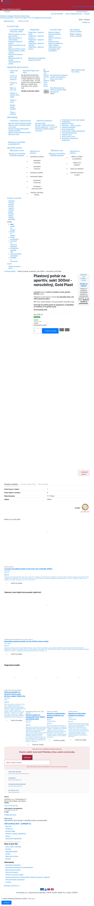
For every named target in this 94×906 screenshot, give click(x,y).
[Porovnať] (47, 564)
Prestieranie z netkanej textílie (20, 121)
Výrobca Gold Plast (28, 484)
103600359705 (51, 721)
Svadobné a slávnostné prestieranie (70, 139)
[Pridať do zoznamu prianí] (45, 564)
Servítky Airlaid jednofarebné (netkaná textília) (18, 130)
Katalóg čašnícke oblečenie (57, 154)
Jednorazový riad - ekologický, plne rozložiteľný (55, 49)
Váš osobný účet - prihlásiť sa (17, 824)
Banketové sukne (68, 124)
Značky (7, 854)
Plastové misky (53, 41)
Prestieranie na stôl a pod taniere (73, 120)
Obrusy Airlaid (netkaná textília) (19, 132)
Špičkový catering (27, 94)
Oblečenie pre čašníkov (74, 152)
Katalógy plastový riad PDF (36, 59)
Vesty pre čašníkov (77, 169)
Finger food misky (14, 71)
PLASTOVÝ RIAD (55, 30)
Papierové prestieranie (44, 121)
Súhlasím (6, 903)
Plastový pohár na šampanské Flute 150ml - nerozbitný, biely (36, 717)
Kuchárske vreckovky (37, 181)
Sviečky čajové (11, 215)
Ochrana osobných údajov (14, 875)
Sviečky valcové (11, 207)
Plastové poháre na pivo (16, 49)
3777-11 (28, 722)
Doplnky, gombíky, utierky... (37, 194)
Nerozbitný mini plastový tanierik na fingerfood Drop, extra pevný (59, 77)
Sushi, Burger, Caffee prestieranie (73, 131)
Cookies (8, 882)
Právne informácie (11, 872)
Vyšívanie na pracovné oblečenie (13, 243)
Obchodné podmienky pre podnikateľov (19, 867)
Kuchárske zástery (36, 173)
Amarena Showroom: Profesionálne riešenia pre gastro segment (27, 877)
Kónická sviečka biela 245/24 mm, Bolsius (77, 715)
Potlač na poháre (83, 285)
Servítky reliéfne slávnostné (44, 125)
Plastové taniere (54, 32)
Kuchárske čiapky (36, 176)
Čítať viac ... (32, 898)
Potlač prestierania (14, 238)
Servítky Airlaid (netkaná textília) (19, 123)
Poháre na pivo (13, 84)
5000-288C (7, 643)
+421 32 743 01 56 (10, 806)
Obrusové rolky (13, 134)
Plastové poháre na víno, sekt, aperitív (17, 35)
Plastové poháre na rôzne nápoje (15, 39)
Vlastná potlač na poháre (14, 63)
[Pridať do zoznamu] (61, 329)
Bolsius (49, 719)
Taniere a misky (13, 101)
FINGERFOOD (34, 30)
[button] (47, 222)
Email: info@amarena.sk (73, 14)
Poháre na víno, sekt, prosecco (13, 77)
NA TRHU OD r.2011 (13, 790)
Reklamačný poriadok (12, 870)
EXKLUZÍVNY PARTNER (14, 771)
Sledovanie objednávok (13, 838)
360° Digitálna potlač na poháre (76, 30)
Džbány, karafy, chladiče (13, 107)
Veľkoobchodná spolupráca (15, 255)
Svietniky (11, 201)
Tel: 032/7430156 (57, 14)
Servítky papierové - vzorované (46, 127)
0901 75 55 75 (28, 18)
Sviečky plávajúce (11, 218)
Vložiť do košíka (50, 331)
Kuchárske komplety (37, 162)
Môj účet (8, 826)
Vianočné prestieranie (69, 133)
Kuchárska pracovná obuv (37, 187)
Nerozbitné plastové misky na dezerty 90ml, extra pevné (58, 90)
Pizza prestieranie (68, 129)
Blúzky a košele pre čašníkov (77, 158)
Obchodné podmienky (13, 865)
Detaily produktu (11, 484)
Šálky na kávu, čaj (13, 89)
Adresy (7, 836)
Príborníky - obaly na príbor (71, 125)
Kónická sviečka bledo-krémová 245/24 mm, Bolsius (56, 715)
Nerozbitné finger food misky (31, 71)
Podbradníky (66, 122)
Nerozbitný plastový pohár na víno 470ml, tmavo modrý (26, 641)
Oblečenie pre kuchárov (35, 152)
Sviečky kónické (11, 203)
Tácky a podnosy (13, 113)
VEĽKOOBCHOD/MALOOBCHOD (17, 784)
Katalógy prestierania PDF (16, 143)
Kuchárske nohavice (37, 168)
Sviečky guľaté (11, 211)
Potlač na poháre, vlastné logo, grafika (83, 6)
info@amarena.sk (10, 815)
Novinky (7, 11)
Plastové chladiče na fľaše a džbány (55, 44)
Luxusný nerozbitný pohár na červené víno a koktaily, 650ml (28, 569)
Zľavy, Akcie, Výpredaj (13, 847)
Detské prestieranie (68, 127)
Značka (77, 508)
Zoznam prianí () (82, 11)
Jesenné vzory (67, 135)
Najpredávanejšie (11, 851)
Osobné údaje (10, 831)
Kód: (35, 314)
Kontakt (87, 14)
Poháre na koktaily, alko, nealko (14, 95)
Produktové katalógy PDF (14, 250)
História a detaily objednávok (15, 834)
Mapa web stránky (11, 856)
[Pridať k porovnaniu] (67, 329)
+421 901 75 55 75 (10, 810)
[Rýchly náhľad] (48, 564)
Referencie (8, 818)
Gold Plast (7, 570)
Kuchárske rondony (37, 157)
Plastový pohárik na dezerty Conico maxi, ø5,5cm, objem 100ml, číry (14, 694)
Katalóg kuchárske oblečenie (17, 154)
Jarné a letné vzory (68, 136)
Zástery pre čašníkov (77, 164)
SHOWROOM (11, 778)
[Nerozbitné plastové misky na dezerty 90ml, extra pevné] (46, 91)
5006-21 (6, 572)
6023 (5, 700)
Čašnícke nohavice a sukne (76, 174)
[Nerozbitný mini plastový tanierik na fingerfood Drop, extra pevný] (46, 78)
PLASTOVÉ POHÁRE (17, 30)
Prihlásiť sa (9, 829)
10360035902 (72, 719)
